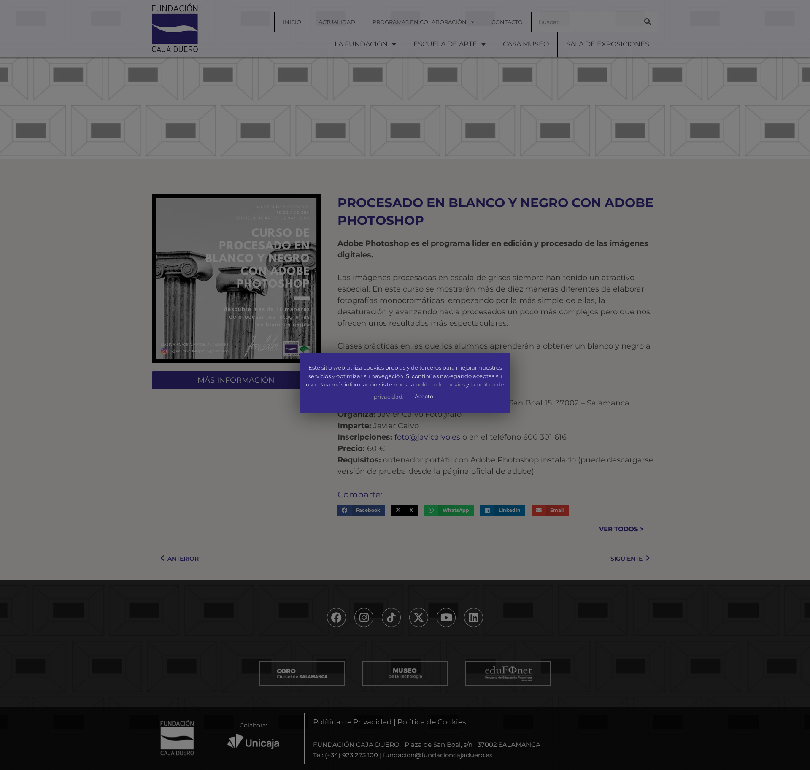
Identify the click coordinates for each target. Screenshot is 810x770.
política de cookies (440, 384)
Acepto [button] (424, 396)
